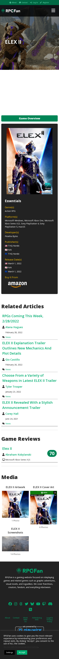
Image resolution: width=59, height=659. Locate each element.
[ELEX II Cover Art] (43, 507)
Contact (25, 2)
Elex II (7, 448)
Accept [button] (22, 652)
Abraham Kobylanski (18, 454)
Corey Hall (11, 413)
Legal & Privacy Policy (50, 619)
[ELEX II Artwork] (15, 504)
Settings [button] (9, 652)
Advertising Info (37, 618)
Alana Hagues (14, 327)
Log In (35, 2)
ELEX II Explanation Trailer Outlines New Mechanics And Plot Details (26, 348)
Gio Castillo (12, 359)
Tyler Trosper (13, 386)
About (14, 2)
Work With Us (25, 619)
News (8, 337)
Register (46, 2)
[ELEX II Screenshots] (15, 543)
